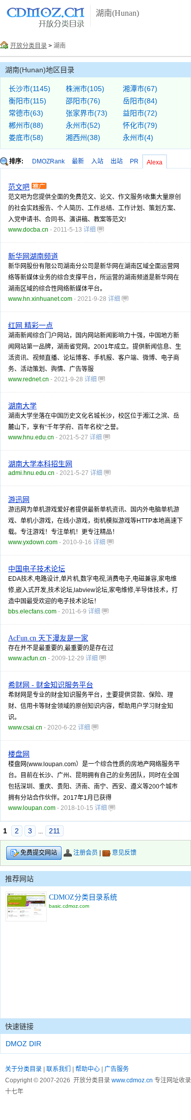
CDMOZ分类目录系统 (83, 897)
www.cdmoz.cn (132, 1080)
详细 (90, 229)
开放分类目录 (28, 45)
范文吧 (19, 187)
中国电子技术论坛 (36, 569)
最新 (78, 161)
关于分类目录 (23, 1069)
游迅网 (19, 499)
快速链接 (19, 1026)
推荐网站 (19, 879)
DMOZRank (48, 161)
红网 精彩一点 (30, 325)
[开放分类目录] (45, 26)
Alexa (154, 162)
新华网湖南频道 (33, 256)
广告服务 (116, 1069)
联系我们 (58, 1069)
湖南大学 (22, 406)
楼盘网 (19, 754)
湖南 (59, 45)
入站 (97, 161)
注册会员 (85, 852)
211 (54, 831)
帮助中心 (87, 1069)
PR (134, 161)
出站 (117, 161)
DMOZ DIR (23, 1044)
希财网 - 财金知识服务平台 (50, 685)
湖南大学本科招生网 (40, 464)
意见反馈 (124, 852)
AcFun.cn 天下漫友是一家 (48, 638)
